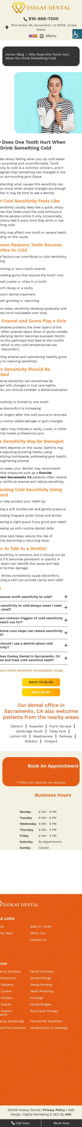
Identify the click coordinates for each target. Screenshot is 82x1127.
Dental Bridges (40, 1004)
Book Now (61, 1123)
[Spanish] (35, 36)
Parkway (65, 736)
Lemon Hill (18, 736)
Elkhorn (17, 726)
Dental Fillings (40, 978)
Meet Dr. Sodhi (41, 926)
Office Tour (38, 933)
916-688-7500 (43, 19)
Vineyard (50, 741)
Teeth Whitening (41, 991)
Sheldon (31, 741)
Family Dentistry (42, 971)
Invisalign (36, 998)
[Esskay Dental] (41, 8)
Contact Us (38, 940)
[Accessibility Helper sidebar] (77, 34)
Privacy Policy (54, 1110)
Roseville (36, 726)
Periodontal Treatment (46, 1021)
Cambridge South (29, 731)
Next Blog (41, 692)
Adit (68, 1114)
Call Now (22, 1123)
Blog (20, 54)
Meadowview (43, 736)
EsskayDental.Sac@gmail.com (45, 873)
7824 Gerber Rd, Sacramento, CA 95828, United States (42, 859)
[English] (31, 36)
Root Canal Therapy (44, 1011)
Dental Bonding (41, 984)
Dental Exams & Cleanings (49, 1028)
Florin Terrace (60, 726)
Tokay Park (57, 731)
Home (10, 54)
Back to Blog (41, 682)
